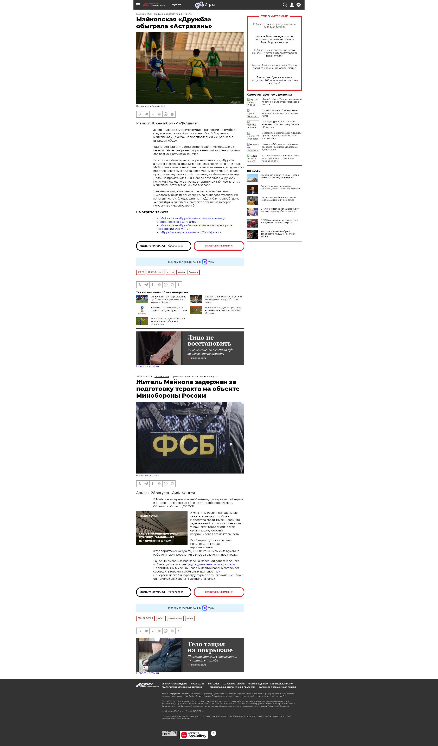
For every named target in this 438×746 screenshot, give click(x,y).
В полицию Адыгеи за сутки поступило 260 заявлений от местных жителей (274, 80)
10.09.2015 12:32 (144, 14)
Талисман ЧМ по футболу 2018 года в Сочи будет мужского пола (169, 309)
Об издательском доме (174, 684)
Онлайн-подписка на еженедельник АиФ (270, 684)
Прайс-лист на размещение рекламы (182, 687)
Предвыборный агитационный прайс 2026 (232, 687)
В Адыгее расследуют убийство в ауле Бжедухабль (274, 26)
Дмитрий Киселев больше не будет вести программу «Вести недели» (280, 210)
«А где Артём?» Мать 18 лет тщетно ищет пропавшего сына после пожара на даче (280, 158)
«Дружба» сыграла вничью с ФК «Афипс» (189, 232)
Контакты (213, 684)
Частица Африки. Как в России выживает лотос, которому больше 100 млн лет (280, 124)
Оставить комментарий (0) (219, 246)
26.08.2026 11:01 (144, 376)
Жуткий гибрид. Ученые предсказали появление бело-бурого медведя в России (282, 102)
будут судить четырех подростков (210, 564)
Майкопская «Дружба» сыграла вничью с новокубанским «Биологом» (168, 321)
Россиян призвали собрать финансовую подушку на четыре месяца (278, 233)
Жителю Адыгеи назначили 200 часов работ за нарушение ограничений (274, 67)
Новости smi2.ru (147, 366)
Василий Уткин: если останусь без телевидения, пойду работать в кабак (223, 299)
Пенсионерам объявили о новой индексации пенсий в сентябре (278, 198)
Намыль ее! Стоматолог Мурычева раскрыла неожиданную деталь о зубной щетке (280, 147)
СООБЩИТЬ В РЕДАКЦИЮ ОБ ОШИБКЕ (277, 687)
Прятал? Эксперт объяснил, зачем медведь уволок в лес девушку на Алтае (280, 113)
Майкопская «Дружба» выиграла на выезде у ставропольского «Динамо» (191, 220)
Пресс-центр (197, 684)
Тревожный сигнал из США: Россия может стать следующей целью (280, 176)
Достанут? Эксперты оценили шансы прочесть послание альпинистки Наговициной (281, 136)
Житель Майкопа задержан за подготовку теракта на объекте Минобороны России (274, 39)
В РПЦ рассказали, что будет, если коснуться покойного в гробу (279, 221)
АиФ (162, 106)
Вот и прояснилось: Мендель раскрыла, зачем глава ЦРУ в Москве (280, 187)
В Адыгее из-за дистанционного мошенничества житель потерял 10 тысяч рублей (274, 53)
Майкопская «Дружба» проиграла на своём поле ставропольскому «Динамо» (223, 310)
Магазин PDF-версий (233, 684)
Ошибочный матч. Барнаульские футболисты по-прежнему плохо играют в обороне (168, 299)
